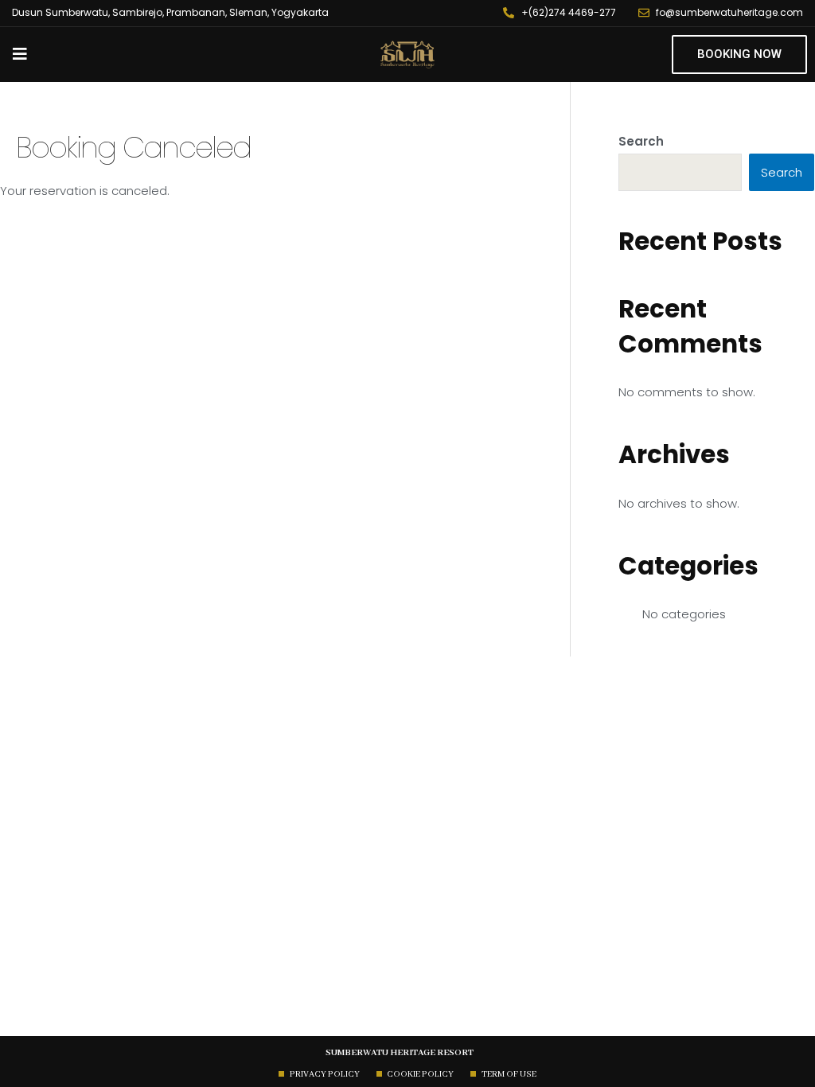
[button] (739, 54)
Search (641, 141)
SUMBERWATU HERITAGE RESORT (400, 1052)
